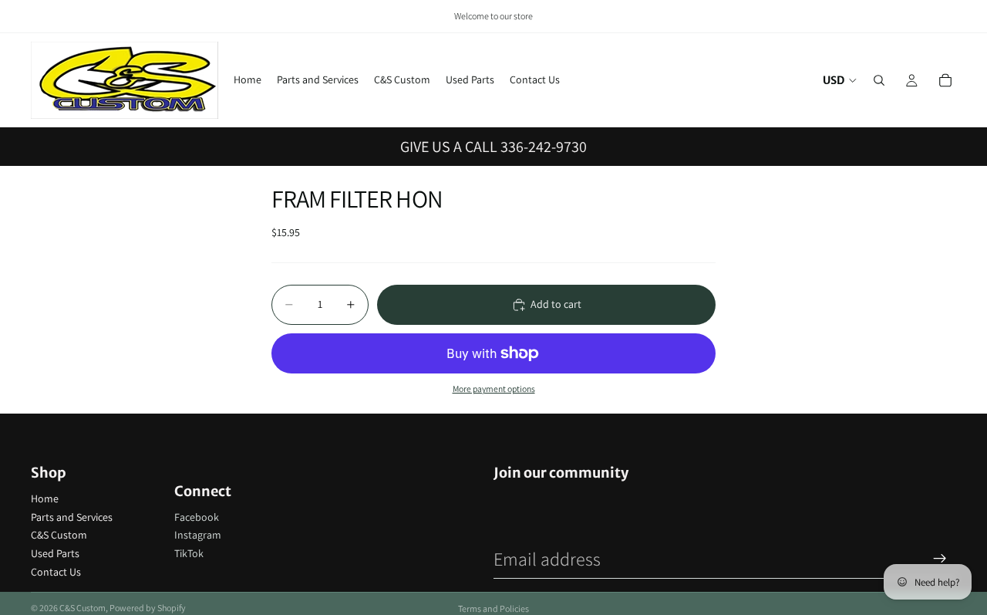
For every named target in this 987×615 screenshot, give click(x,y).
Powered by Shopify (147, 607)
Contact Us (56, 572)
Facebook (196, 517)
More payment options (494, 388)
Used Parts (55, 553)
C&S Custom (59, 535)
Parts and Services (72, 517)
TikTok (189, 553)
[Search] (879, 80)
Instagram (197, 535)
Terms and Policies (493, 608)
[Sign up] (940, 558)
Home (45, 498)
